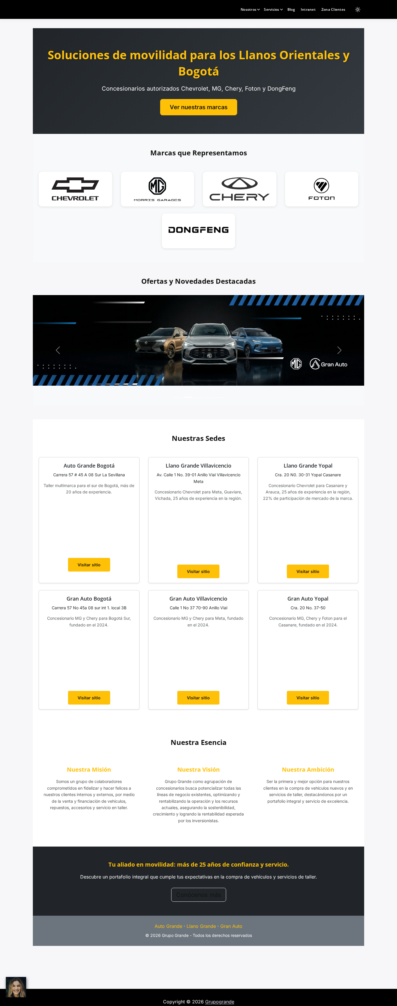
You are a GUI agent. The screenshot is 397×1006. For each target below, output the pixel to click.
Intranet (308, 9)
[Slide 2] (188, 397)
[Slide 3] (198, 397)
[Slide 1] (177, 397)
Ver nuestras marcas (199, 107)
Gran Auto (231, 926)
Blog (291, 9)
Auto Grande (168, 926)
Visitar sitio (89, 564)
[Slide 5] (219, 397)
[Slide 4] (209, 397)
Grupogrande (219, 1002)
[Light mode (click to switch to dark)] (357, 9)
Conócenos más (198, 894)
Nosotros (248, 9)
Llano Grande (201, 926)
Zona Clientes (333, 9)
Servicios (271, 9)
